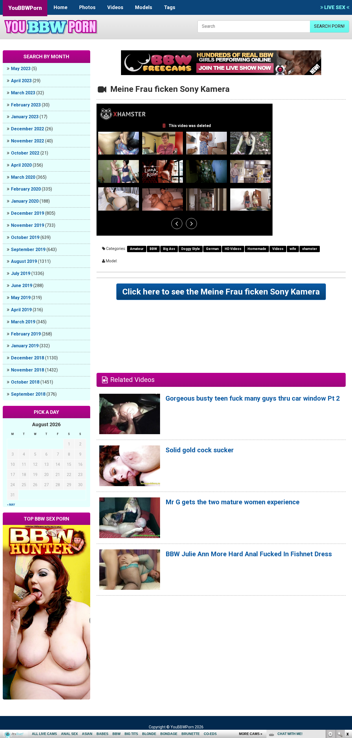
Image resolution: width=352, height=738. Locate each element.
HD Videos (233, 249)
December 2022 (27, 128)
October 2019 (25, 237)
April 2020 (21, 165)
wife (293, 249)
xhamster (309, 249)
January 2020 (24, 201)
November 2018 (27, 370)
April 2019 (21, 309)
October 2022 (25, 153)
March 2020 (23, 177)
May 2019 (21, 297)
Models (143, 7)
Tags (169, 7)
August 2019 (24, 261)
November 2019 (27, 225)
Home (60, 7)
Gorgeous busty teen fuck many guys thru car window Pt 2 (253, 398)
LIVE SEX (334, 7)
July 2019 (20, 273)
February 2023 (26, 105)
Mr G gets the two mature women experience (232, 502)
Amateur (137, 249)
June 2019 (21, 285)
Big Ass (169, 249)
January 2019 (24, 345)
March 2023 (23, 92)
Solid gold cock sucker (200, 450)
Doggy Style (190, 249)
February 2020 (26, 189)
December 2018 (27, 357)
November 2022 (27, 141)
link (347, 652)
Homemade (257, 249)
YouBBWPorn (25, 8)
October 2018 (25, 382)
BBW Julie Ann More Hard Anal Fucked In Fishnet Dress (249, 554)
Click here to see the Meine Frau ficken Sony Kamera (221, 291)
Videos (115, 7)
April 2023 (21, 80)
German (212, 249)
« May (11, 504)
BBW (153, 249)
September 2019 (28, 249)
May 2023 (21, 68)
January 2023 (24, 116)
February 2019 (26, 334)
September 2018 (28, 394)
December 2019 (27, 213)
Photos (87, 7)
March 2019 (23, 321)
